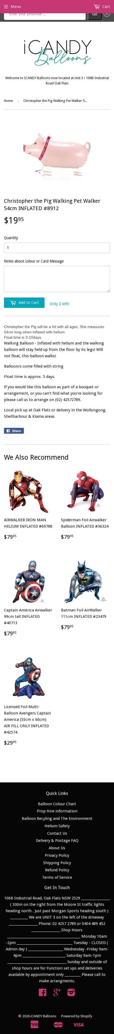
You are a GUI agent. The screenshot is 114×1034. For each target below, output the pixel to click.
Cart (105, 6)
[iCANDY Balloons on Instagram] (71, 994)
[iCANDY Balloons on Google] (57, 994)
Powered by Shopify (76, 1016)
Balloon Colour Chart (57, 804)
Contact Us (57, 833)
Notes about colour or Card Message (34, 261)
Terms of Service (57, 877)
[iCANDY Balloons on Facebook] (43, 994)
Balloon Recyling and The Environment (57, 818)
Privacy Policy (57, 855)
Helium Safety (57, 826)
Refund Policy (57, 870)
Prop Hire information (57, 811)
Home (8, 101)
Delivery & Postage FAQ (57, 840)
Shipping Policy (57, 862)
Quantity (11, 238)
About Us (57, 848)
